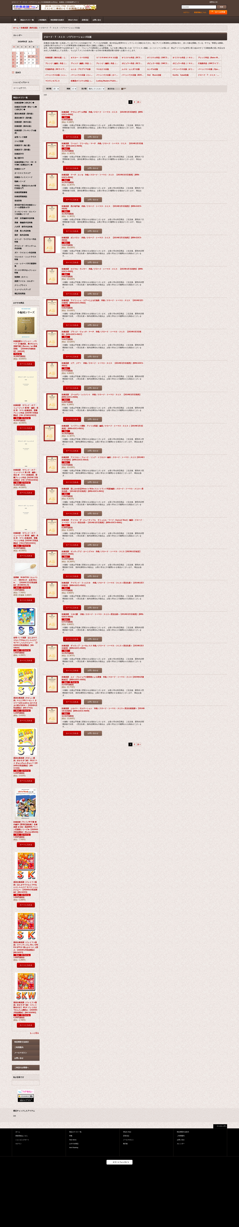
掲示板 (125, 1143)
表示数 (49, 89)
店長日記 (126, 1136)
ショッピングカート (22, 1140)
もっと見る (34, 1033)
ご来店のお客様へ (21, 1067)
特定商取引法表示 (21, 1042)
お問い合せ (18, 1058)
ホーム (17, 1132)
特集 (70, 1136)
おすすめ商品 (73, 1143)
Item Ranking (73, 1147)
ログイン (186, 12)
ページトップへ (221, 1126)
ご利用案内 (18, 1047)
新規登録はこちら (200, 12)
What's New (127, 1132)
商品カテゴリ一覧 (75, 1132)
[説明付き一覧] (124, 89)
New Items (72, 1140)
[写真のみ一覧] (118, 89)
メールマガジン (20, 1053)
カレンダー (181, 1143)
